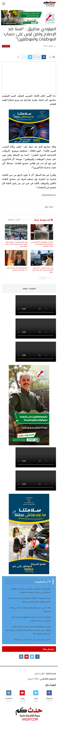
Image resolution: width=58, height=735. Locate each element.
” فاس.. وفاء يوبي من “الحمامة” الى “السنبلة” (32, 639)
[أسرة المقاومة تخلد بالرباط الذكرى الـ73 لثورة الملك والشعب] (16, 258)
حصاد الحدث (6, 46)
